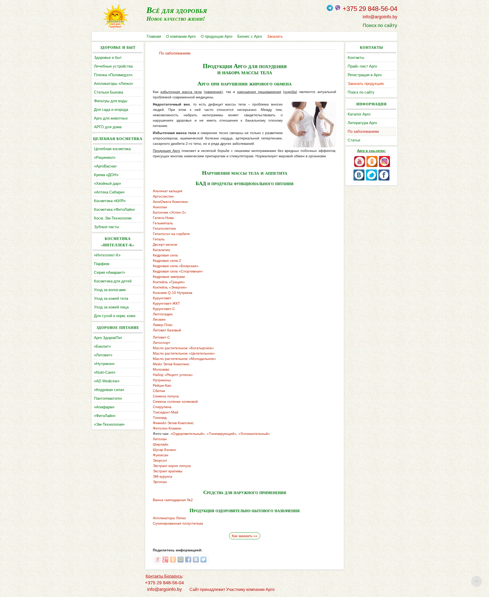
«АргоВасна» (105, 166)
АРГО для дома (107, 127)
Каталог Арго (359, 114)
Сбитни (159, 391)
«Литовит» (103, 355)
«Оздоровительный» (187, 434)
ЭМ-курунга (162, 476)
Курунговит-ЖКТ (166, 303)
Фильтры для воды (110, 101)
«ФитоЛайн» (104, 415)
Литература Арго (362, 123)
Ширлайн (160, 444)
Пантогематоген (108, 398)
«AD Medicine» (106, 381)
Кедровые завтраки (169, 277)
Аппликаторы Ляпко (169, 518)
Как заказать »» (244, 536)
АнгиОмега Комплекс (170, 202)
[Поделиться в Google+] (165, 559)
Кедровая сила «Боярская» (176, 266)
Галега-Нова (163, 218)
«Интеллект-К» (107, 255)
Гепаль (159, 239)
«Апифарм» (104, 407)
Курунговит (162, 298)
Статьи (354, 140)
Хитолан (160, 439)
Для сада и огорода (111, 109)
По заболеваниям (363, 131)
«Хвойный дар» (107, 183)
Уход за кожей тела (111, 298)
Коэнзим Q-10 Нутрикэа (172, 293)
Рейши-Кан (162, 385)
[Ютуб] (359, 166)
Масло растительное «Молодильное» (184, 359)
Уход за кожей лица (111, 307)
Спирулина (162, 407)
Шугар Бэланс (164, 450)
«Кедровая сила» (109, 389)
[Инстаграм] (384, 166)
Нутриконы (162, 380)
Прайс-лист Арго (362, 66)
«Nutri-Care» (104, 372)
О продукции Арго (216, 36)
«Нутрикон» (104, 363)
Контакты (356, 57)
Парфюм (101, 264)
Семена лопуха (166, 396)
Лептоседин (163, 314)
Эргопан (160, 482)
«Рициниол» (104, 157)
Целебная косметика (112, 149)
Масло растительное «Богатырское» (183, 348)
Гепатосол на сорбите (171, 234)
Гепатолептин (164, 228)
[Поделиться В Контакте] (196, 559)
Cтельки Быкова (108, 92)
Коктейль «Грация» (169, 282)
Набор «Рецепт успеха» (173, 375)
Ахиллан (160, 207)
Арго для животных (111, 118)
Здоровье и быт (108, 57)
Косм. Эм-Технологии (112, 218)
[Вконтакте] (359, 179)
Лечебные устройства (113, 66)
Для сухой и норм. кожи (114, 316)
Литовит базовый (167, 330)
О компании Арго (181, 36)
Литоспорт (161, 343)
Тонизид (160, 418)
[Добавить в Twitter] (203, 559)
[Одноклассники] (372, 166)
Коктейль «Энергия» (170, 287)
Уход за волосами (110, 290)
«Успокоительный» (254, 434)
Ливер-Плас (163, 325)
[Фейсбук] (384, 179)
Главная (154, 36)
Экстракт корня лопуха (172, 466)
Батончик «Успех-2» (169, 212)
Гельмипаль (163, 223)
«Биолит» (102, 346)
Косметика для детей (112, 281)
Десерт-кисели (165, 244)
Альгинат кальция (167, 191)
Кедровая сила (165, 255)
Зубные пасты (106, 227)
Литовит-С (161, 337)
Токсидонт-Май (165, 412)
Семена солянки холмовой (175, 401)
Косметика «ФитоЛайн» (114, 209)
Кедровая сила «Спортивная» (178, 271)
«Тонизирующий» (221, 434)
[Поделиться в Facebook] (188, 559)
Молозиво (161, 369)
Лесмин (159, 319)
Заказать (275, 36)
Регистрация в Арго (365, 75)
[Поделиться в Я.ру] (158, 559)
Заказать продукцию (366, 83)
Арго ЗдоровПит (108, 337)
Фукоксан (160, 455)
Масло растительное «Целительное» (184, 353)
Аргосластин (163, 196)
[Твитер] (371, 179)
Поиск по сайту (380, 25)
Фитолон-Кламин (167, 428)
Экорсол (160, 460)
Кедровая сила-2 (167, 260)
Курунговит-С (164, 309)
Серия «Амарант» (109, 272)
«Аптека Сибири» (109, 192)
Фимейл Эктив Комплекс (173, 423)
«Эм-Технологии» (109, 424)
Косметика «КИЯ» (110, 201)
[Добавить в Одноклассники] (173, 559)
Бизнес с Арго (249, 36)
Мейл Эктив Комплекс (171, 364)
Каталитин (161, 250)
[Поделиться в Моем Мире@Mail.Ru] (181, 559)
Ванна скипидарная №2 (173, 500)
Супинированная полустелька (178, 523)
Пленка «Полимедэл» (113, 75)
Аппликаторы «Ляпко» (113, 83)
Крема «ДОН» (106, 175)
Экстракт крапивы (167, 471)
